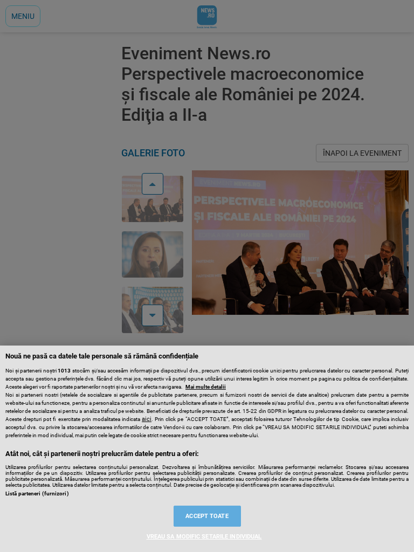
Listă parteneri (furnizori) (37, 493)
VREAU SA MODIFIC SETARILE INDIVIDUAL (204, 536)
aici (146, 419)
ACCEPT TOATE (206, 516)
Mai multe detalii (205, 387)
